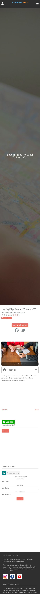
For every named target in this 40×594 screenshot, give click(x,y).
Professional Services (13, 473)
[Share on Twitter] (23, 330)
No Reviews (16, 315)
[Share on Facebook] (17, 330)
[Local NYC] (20, 2)
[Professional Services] (4, 473)
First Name (20, 479)
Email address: (20, 492)
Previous (4, 410)
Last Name (20, 485)
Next (37, 410)
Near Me (5, 431)
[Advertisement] (18, 450)
